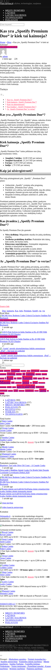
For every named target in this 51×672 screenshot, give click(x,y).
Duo (4, 311)
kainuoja (10, 311)
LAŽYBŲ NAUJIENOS (15, 15)
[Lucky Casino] (7, 582)
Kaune (19, 378)
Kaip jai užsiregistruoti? (16, 104)
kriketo (40, 378)
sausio (14, 387)
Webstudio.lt (5, 516)
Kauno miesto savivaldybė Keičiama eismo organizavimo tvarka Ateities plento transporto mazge (23, 495)
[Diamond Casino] (8, 454)
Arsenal (15, 370)
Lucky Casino (6, 584)
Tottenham (40, 387)
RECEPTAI (10, 409)
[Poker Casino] (6, 546)
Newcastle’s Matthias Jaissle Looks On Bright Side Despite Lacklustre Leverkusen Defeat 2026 (24, 471)
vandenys (29, 390)
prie (31, 383)
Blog (9, 42)
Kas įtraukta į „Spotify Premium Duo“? (21, 107)
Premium (27, 311)
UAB (15, 390)
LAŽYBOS (10, 13)
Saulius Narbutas (17, 664)
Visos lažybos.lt (6, 3)
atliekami (35, 370)
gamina (30, 374)
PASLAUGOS (11, 20)
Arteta (28, 371)
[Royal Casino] (6, 532)
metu (46, 378)
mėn (13, 383)
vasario (36, 391)
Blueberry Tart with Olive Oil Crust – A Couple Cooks (22, 465)
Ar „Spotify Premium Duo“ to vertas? (21, 109)
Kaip (10, 378)
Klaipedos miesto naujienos (30, 661)
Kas (16, 311)
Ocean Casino (6, 430)
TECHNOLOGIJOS (14, 17)
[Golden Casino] (7, 565)
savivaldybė (26, 386)
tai (40, 311)
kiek (21, 311)
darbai (19, 374)
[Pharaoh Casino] (7, 591)
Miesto (5, 382)
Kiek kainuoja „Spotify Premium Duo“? (22, 102)
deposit (31, 442)
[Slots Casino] (6, 572)
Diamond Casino (7, 456)
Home (2, 42)
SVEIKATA (10, 412)
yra (43, 311)
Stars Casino (5, 423)
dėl (23, 374)
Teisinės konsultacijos (37, 659)
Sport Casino (5, 542)
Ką (43, 378)
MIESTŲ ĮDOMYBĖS (15, 10)
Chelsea (11, 374)
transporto (3, 391)
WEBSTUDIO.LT (8, 604)
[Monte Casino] (7, 447)
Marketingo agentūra (17, 659)
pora (25, 382)
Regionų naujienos (17, 669)
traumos (10, 391)
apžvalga (7, 371)
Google (44, 374)
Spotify (35, 311)
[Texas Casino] (6, 556)
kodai (35, 378)
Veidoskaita (5, 666)
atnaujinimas (44, 371)
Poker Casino (5, 549)
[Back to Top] (1, 652)
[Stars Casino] (6, 421)
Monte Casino (6, 449)
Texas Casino (5, 558)
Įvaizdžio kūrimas (32, 664)
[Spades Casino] (7, 437)
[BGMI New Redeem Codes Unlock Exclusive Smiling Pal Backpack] (25, 316)
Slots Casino (5, 574)
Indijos (2, 378)
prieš (35, 382)
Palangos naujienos (34, 669)
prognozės (3, 387)
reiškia (9, 387)
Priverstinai (41, 383)
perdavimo (18, 383)
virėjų (42, 390)
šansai (2, 393)
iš (5, 378)
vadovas (21, 391)
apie (1, 371)
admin (5, 56)
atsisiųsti (3, 374)
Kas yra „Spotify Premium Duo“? (19, 100)
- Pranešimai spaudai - (35, 666)
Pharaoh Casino (6, 593)
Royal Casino (5, 534)
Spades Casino (6, 440)
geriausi (38, 374)
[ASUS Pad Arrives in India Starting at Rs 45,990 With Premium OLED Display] (25, 333)
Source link (4, 306)
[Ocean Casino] (7, 428)
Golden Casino (6, 567)
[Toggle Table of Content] (2, 95)
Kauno (27, 378)
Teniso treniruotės (18, 666)
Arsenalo (23, 371)
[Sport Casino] (6, 539)
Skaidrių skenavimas (9, 661)
